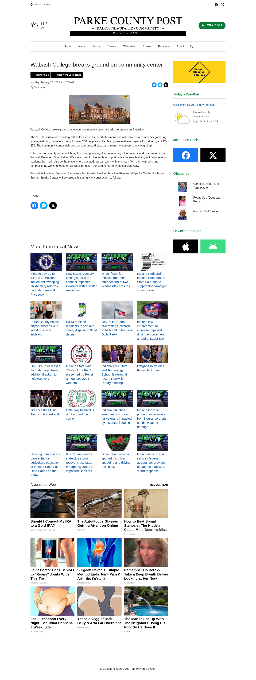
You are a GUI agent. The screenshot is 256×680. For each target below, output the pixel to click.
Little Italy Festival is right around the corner (80, 414)
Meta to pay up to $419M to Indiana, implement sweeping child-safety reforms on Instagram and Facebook (44, 284)
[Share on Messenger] (160, 84)
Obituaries (129, 46)
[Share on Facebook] (154, 84)
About (180, 46)
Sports (96, 46)
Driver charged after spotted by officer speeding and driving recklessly (116, 461)
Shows (147, 46)
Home (67, 46)
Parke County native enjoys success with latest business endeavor (44, 328)
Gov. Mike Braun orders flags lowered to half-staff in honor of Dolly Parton (117, 328)
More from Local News (69, 75)
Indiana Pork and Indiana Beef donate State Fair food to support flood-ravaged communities (152, 282)
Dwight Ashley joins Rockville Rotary (150, 368)
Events (111, 46)
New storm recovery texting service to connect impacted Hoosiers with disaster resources (81, 282)
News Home (42, 75)
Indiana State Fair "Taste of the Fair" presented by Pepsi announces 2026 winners (79, 374)
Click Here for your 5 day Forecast (194, 104)
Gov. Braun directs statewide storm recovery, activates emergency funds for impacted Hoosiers (80, 463)
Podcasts (164, 46)
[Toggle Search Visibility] (191, 46)
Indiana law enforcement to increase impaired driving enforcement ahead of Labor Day (151, 330)
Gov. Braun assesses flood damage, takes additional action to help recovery (45, 372)
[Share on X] (166, 84)
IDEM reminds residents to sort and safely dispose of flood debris (81, 328)
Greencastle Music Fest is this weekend (44, 412)
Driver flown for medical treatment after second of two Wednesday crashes (116, 280)
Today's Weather (186, 94)
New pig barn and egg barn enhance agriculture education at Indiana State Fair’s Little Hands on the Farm (45, 465)
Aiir (153, 668)
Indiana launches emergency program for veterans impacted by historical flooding (117, 416)
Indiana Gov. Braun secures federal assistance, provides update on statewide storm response (151, 463)
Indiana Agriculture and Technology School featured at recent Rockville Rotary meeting (114, 374)
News (82, 46)
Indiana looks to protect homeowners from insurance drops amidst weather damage (151, 418)
